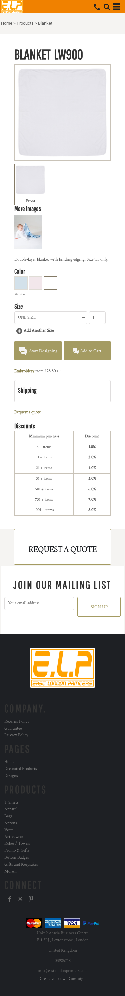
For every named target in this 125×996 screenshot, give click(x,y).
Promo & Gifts (16, 850)
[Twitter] (20, 899)
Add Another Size (39, 330)
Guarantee (13, 728)
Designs (11, 776)
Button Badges (16, 857)
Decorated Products (20, 769)
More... (10, 871)
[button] (106, 6)
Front (30, 201)
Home (6, 23)
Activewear (13, 837)
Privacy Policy (16, 735)
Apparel (10, 809)
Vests (8, 830)
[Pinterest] (31, 899)
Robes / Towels (17, 843)
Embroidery (24, 371)
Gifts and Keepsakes (21, 864)
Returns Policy (16, 721)
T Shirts (11, 802)
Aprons (10, 823)
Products (25, 23)
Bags (8, 816)
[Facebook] (9, 899)
